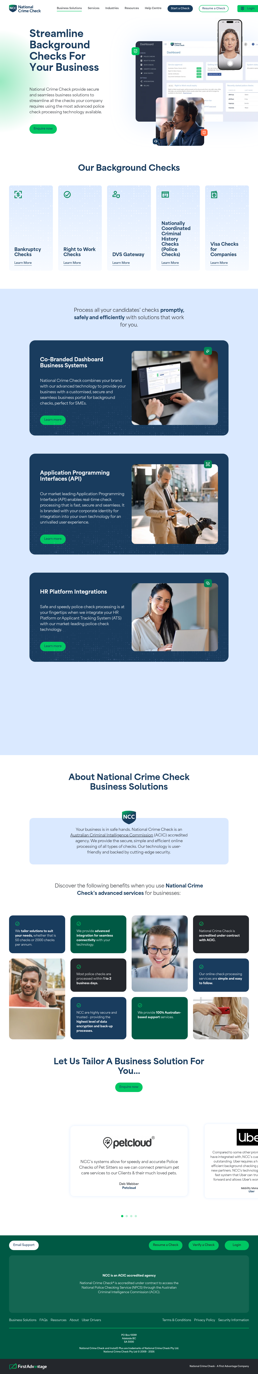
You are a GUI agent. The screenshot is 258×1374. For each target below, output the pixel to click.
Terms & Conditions (176, 1320)
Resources (58, 1320)
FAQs (43, 1320)
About (74, 1320)
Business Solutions (22, 1320)
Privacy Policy (204, 1320)
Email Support (24, 1245)
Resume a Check (213, 8)
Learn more (53, 420)
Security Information (233, 1320)
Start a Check (180, 8)
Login (237, 1245)
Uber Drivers (91, 1320)
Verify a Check (204, 1245)
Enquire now (43, 128)
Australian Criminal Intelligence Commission (111, 835)
